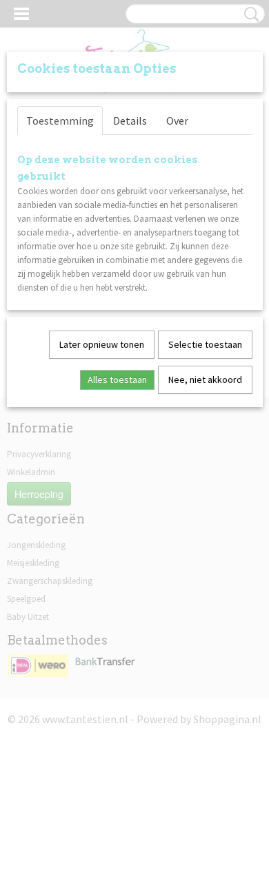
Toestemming (60, 120)
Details (130, 120)
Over (177, 120)
